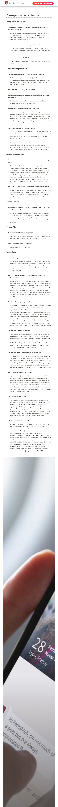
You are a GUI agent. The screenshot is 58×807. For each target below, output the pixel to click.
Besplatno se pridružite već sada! (43, 3)
